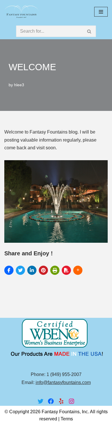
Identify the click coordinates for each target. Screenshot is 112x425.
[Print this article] (54, 270)
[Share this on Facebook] (8, 270)
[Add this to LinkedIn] (31, 270)
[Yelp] (61, 401)
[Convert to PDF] (66, 270)
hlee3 (19, 85)
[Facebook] (50, 401)
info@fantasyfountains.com (63, 382)
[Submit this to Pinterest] (43, 270)
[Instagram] (71, 401)
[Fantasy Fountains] (21, 11)
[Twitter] (40, 401)
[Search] (89, 31)
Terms (67, 418)
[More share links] (77, 270)
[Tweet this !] (20, 270)
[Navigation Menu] (101, 12)
